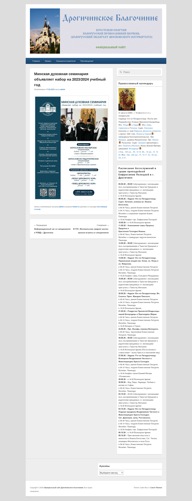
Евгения (126, 145)
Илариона (138, 130)
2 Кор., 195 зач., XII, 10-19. (129, 151)
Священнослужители (65, 60)
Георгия (148, 133)
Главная (36, 60)
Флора (125, 124)
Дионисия (147, 130)
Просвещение (86, 60)
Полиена (133, 128)
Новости (75, 206)
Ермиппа (157, 130)
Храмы (48, 60)
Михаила (135, 145)
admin (62, 89)
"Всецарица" (133, 148)
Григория (142, 142)
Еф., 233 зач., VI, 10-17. (137, 154)
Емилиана (148, 128)
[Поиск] (120, 72)
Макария (122, 139)
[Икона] (126, 109)
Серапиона (123, 128)
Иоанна (139, 133)
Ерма (149, 124)
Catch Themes (156, 487)
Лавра (135, 124)
